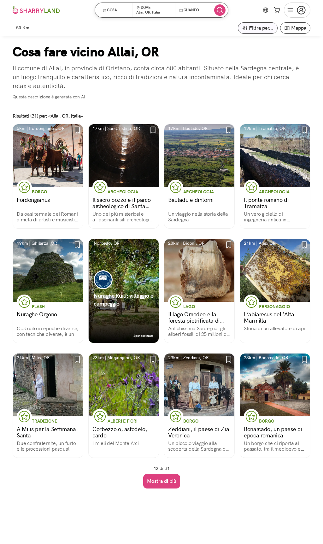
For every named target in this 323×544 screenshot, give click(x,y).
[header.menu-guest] (297, 10)
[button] (115, 10)
